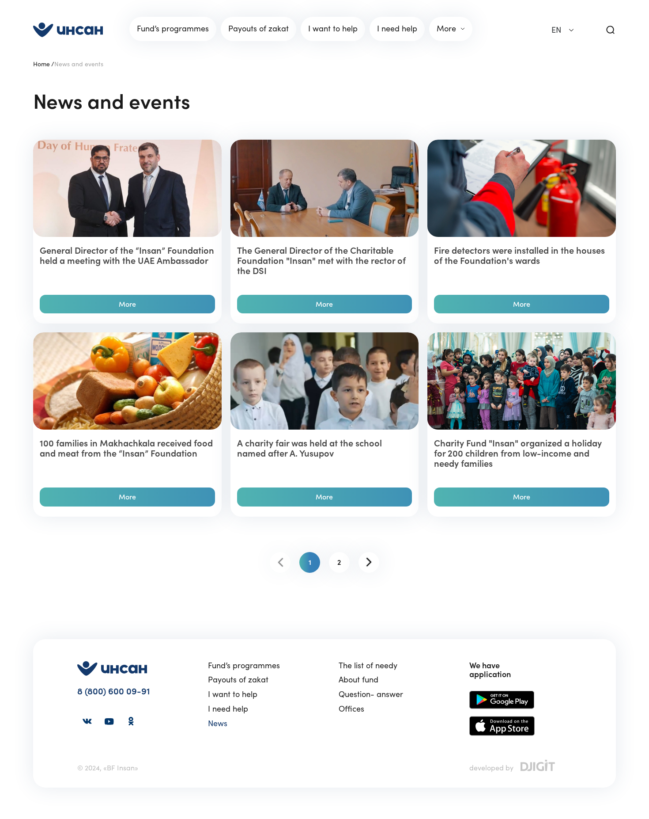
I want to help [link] (333, 28)
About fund (358, 680)
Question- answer (371, 694)
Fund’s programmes (244, 665)
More (127, 304)
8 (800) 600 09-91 (113, 691)
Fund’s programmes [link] (173, 28)
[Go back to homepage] (68, 30)
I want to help (232, 694)
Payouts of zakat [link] (258, 28)
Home (41, 64)
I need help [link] (397, 28)
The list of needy (368, 665)
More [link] (446, 28)
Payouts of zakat (238, 680)
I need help (228, 709)
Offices (351, 709)
